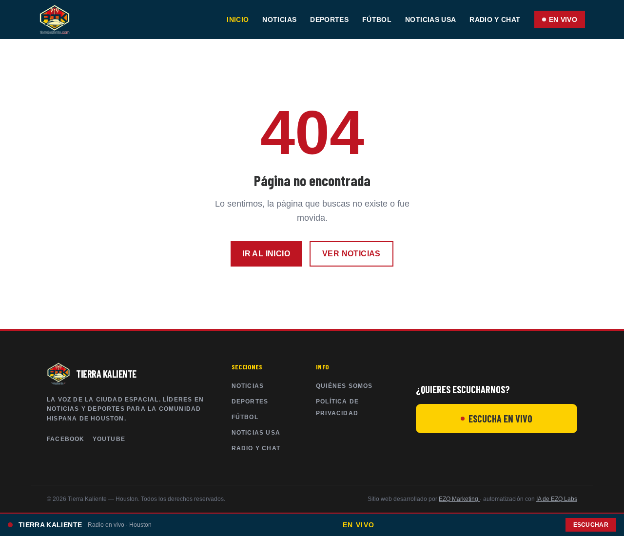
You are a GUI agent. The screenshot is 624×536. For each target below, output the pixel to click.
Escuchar (590, 524)
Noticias (279, 19)
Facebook (66, 439)
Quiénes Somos (344, 386)
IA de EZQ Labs (556, 499)
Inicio (238, 19)
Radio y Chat (494, 19)
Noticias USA (430, 19)
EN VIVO (563, 19)
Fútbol (376, 19)
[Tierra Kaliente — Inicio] (54, 19)
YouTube (109, 439)
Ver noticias (351, 253)
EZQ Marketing (459, 499)
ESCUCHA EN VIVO (500, 418)
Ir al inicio (266, 253)
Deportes (329, 19)
